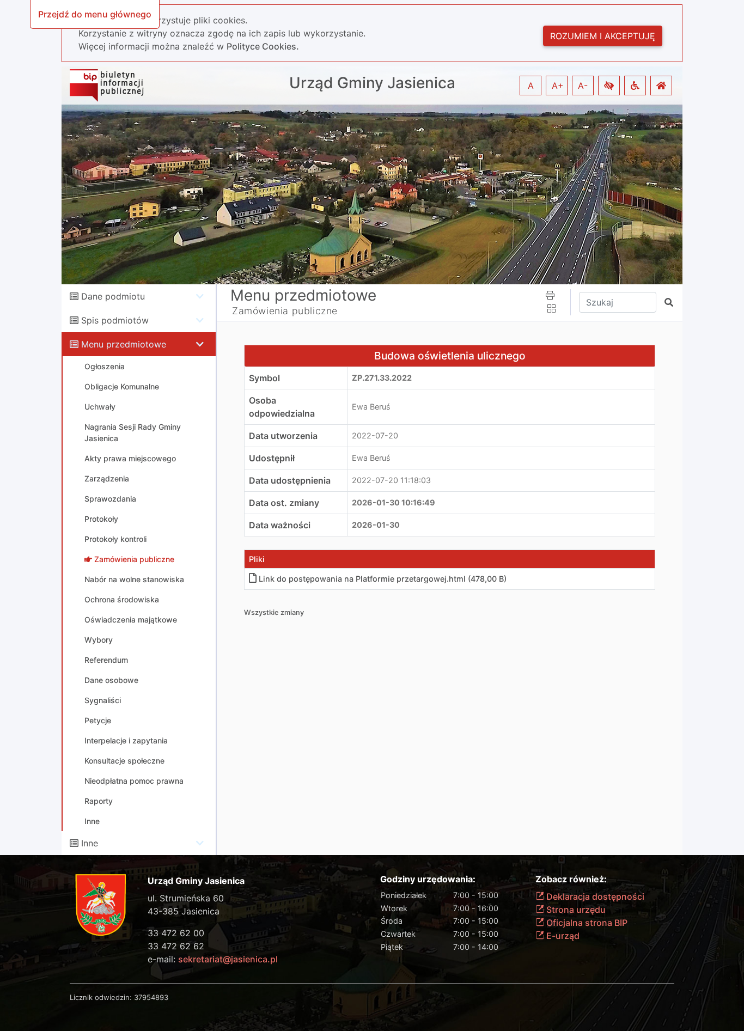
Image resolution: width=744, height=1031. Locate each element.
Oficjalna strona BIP (585, 922)
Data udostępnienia (290, 480)
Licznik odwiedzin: (101, 997)
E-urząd (562, 935)
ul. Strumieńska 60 (186, 898)
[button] (609, 85)
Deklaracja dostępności (594, 896)
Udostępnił (272, 458)
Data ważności (279, 525)
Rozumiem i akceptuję (602, 35)
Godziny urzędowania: (427, 879)
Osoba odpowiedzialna (282, 407)
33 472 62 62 (176, 946)
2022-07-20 (375, 435)
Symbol (264, 378)
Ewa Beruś (371, 406)
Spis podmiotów (115, 320)
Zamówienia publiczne (285, 310)
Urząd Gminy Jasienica (372, 83)
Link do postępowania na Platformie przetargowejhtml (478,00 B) (383, 578)
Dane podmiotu (113, 296)
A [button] (531, 85)
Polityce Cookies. (263, 46)
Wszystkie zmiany (274, 612)
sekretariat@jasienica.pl (228, 959)
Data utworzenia (283, 435)
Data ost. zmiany (284, 502)
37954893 (151, 997)
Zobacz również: (571, 879)
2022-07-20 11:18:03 (391, 480)
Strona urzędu (575, 909)
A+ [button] (558, 85)
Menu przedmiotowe (123, 344)
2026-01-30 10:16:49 (393, 502)
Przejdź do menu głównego (94, 14)
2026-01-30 (376, 524)
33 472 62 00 (176, 933)
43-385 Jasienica (183, 911)
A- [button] (583, 85)
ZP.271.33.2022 (382, 377)
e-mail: (213, 959)
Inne (89, 843)
